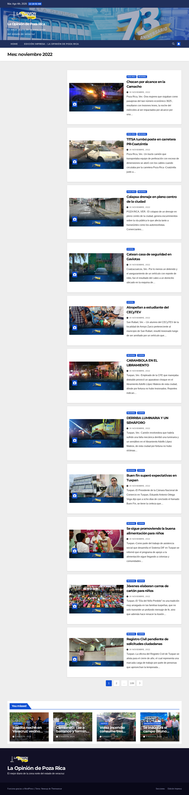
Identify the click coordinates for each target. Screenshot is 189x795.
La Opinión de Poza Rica (26, 24)
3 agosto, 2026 (23, 737)
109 (132, 683)
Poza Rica (131, 76)
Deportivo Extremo (152, 723)
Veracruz (17, 723)
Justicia (60, 723)
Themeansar (56, 789)
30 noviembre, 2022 (139, 92)
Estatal (130, 249)
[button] (173, 44)
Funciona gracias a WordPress (20, 789)
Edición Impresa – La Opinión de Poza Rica (51, 44)
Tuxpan (141, 355)
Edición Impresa (175, 789)
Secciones (160, 789)
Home (14, 44)
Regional (142, 76)
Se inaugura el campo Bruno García (155, 731)
